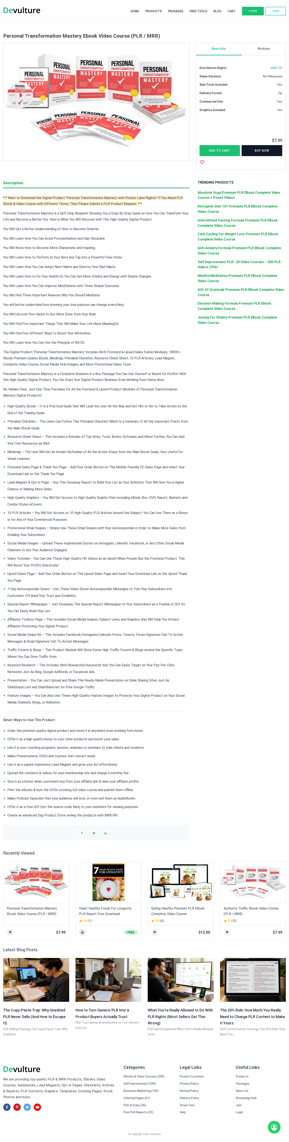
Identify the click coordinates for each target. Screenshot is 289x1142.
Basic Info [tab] (219, 48)
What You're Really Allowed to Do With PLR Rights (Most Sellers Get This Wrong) (180, 1016)
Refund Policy (189, 1091)
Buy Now (262, 150)
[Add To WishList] (202, 162)
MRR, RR (276, 68)
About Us (242, 1091)
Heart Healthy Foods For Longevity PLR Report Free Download (105, 911)
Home (135, 11)
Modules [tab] (264, 48)
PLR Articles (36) (135, 1105)
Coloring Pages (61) (137, 1098)
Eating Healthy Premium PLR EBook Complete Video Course (178, 911)
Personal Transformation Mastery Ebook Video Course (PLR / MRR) (32, 911)
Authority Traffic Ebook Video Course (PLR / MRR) (251, 911)
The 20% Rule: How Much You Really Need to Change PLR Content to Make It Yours (252, 1016)
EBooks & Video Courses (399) (144, 1076)
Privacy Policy (189, 1083)
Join (275, 11)
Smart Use (187, 1105)
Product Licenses (192, 1076)
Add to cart (219, 150)
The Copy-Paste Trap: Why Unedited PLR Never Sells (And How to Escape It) (34, 1016)
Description (13, 183)
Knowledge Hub (246, 1098)
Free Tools (198, 11)
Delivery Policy (189, 1098)
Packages (175, 11)
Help (183, 1112)
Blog (217, 11)
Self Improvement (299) (140, 1083)
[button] (17, 102)
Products (153, 11)
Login (253, 11)
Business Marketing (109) (141, 1091)
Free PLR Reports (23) (138, 1112)
